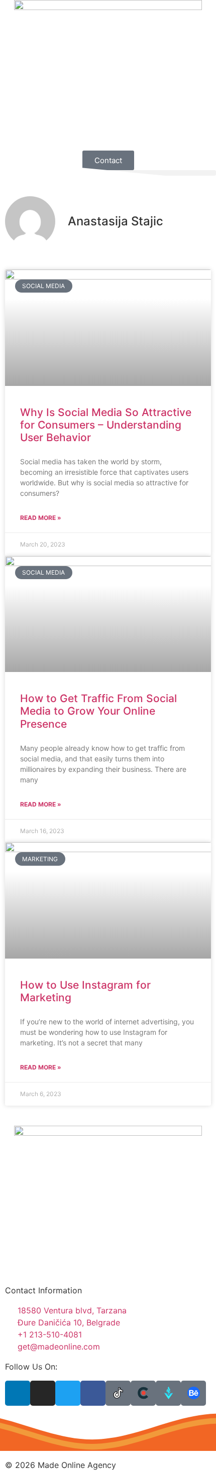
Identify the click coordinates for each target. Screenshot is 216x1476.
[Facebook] (92, 1393)
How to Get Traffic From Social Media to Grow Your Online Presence (98, 711)
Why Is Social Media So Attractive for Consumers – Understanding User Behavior (105, 425)
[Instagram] (42, 1393)
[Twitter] (67, 1393)
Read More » (40, 517)
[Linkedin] (17, 1393)
